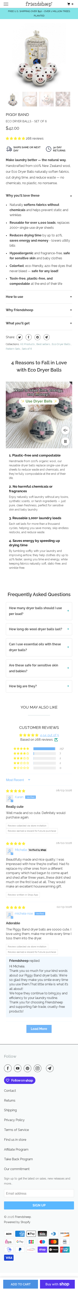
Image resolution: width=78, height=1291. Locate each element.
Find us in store (15, 1140)
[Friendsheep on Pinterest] (28, 1068)
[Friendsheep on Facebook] (8, 1068)
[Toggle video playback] (65, 441)
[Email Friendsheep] (50, 1068)
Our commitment (17, 1169)
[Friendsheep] (39, 4)
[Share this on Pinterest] (37, 337)
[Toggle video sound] (65, 430)
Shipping (10, 1110)
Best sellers (43, 344)
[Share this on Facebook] (28, 337)
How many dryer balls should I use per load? (35, 611)
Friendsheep (23, 1216)
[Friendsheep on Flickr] (44, 1068)
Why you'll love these (23, 195)
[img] (15, 791)
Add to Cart (21, 1284)
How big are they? (23, 686)
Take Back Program (18, 1159)
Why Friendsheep (19, 310)
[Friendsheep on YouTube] (18, 1068)
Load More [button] (39, 1029)
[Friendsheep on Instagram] (38, 1068)
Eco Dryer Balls (61, 344)
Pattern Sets (13, 348)
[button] (16, 138)
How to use (14, 297)
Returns (9, 1100)
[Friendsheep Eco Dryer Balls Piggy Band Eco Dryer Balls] (39, 56)
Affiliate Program (16, 1149)
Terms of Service (16, 1130)
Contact (10, 1091)
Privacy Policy (14, 1120)
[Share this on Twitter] (19, 337)
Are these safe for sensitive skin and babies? (33, 668)
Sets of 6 (27, 348)
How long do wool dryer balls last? (35, 629)
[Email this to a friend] (46, 337)
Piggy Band (17, 114)
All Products (27, 344)
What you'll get (18, 323)
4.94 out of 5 (49, 735)
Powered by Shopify (17, 1222)
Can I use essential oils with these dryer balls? (35, 647)
